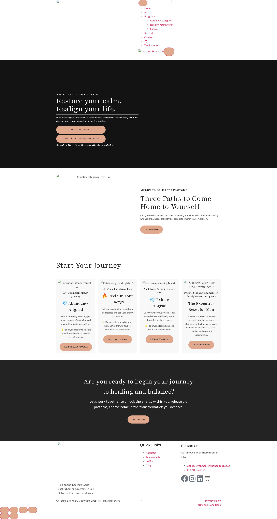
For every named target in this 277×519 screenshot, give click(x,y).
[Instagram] (192, 478)
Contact (149, 37)
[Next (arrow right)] (13, 516)
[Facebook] (184, 478)
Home (147, 8)
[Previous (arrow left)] (4, 516)
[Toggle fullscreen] (13, 510)
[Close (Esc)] (32, 510)
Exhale (154, 28)
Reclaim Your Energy (161, 24)
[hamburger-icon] (142, 3)
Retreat (148, 33)
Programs (149, 16)
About (147, 12)
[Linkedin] (200, 478)
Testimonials (151, 45)
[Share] (23, 510)
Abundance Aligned (161, 20)
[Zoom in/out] (4, 510)
